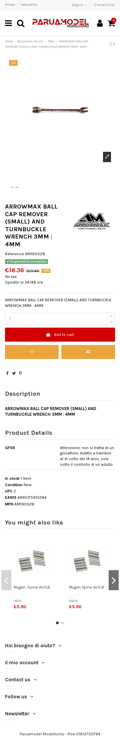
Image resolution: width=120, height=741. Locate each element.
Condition (14, 484)
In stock (12, 478)
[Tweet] (14, 373)
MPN (9, 504)
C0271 (18, 601)
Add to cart (64, 334)
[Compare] (49, 560)
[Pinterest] (20, 373)
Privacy (10, 4)
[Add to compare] (88, 352)
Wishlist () (106, 5)
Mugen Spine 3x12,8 (86, 587)
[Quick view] (49, 571)
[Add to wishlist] (32, 352)
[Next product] (114, 44)
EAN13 (10, 497)
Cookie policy (29, 4)
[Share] (7, 373)
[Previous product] (111, 44)
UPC (9, 491)
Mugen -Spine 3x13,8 (32, 587)
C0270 (73, 601)
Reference (14, 254)
